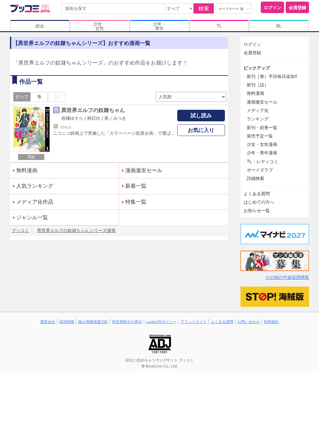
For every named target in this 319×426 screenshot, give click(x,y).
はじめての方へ (259, 202)
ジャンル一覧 (32, 217)
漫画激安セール (143, 170)
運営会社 (47, 321)
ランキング (258, 118)
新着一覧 (135, 186)
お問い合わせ (248, 321)
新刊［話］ (258, 84)
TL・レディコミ (262, 161)
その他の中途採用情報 (287, 277)
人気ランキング (34, 186)
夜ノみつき (115, 118)
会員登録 (297, 7)
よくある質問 (257, 193)
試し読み (201, 115)
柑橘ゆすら (72, 118)
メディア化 (258, 110)
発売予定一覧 (260, 135)
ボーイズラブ (260, 169)
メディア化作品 (34, 202)
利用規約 (271, 321)
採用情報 (66, 321)
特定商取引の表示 (127, 321)
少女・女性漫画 (262, 144)
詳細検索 (255, 178)
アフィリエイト (194, 321)
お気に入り (201, 130)
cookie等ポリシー (161, 321)
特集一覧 (135, 202)
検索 (203, 8)
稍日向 (93, 118)
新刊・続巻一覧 (262, 127)
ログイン (272, 7)
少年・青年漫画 (262, 152)
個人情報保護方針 (93, 321)
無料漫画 (26, 170)
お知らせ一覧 (257, 210)
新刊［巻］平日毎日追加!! (272, 76)
